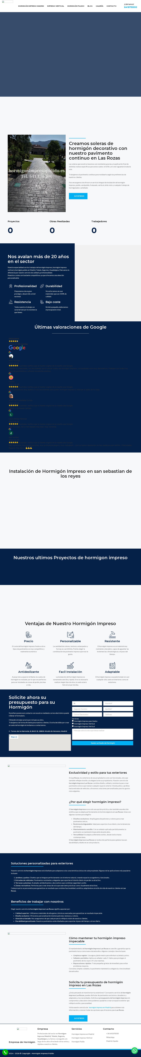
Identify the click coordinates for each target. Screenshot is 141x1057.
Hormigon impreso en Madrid (83, 1034)
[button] (134, 1050)
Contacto (111, 6)
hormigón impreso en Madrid (100, 1007)
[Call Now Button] (5, 1052)
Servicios (75, 719)
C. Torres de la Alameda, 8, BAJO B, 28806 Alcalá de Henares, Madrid (38, 731)
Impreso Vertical (55, 6)
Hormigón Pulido (75, 6)
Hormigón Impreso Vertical (84, 724)
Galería (99, 6)
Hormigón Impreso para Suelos (85, 721)
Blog (90, 6)
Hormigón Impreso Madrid (31, 6)
